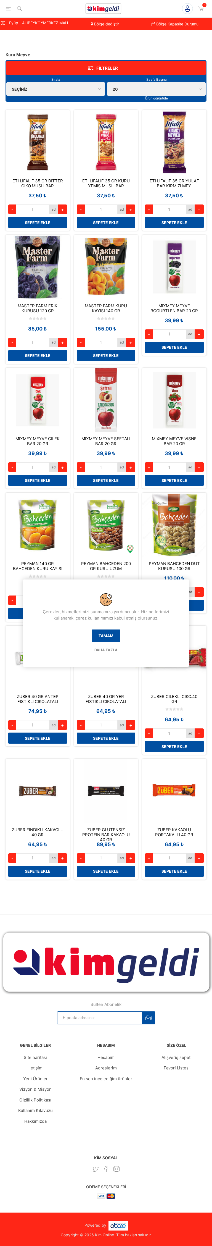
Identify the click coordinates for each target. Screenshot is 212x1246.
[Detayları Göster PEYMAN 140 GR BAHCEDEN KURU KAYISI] (38, 525)
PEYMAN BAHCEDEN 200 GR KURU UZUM (106, 566)
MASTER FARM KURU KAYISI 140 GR (106, 308)
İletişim (35, 1068)
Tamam (106, 635)
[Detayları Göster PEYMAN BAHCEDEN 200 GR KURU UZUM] (106, 525)
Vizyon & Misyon (35, 1089)
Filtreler (107, 68)
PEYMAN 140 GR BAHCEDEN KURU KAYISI (37, 566)
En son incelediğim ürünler (106, 1078)
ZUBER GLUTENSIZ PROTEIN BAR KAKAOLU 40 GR (106, 834)
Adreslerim (106, 1068)
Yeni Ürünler (35, 1078)
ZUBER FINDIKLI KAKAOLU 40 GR (37, 832)
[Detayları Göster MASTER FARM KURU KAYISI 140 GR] (106, 267)
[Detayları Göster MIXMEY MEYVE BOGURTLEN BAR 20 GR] (174, 267)
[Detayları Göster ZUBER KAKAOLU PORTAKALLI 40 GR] (174, 791)
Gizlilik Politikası (35, 1100)
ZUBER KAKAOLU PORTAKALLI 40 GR (174, 832)
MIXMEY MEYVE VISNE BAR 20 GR (174, 441)
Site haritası (35, 1057)
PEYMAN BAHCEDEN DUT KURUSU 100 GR (174, 566)
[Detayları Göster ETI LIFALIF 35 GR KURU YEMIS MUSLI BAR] (106, 142)
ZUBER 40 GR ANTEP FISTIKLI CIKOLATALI (38, 699)
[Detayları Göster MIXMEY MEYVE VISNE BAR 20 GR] (174, 400)
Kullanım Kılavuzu (35, 1110)
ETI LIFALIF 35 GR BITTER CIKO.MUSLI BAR (37, 183)
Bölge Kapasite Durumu (176, 24)
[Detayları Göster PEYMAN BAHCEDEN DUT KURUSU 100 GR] (174, 525)
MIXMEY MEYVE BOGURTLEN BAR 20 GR (174, 308)
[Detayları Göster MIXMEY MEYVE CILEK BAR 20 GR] (38, 400)
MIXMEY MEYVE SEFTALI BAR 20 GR (105, 441)
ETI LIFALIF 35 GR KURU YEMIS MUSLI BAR (106, 183)
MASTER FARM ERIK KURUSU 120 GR (37, 308)
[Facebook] (106, 1169)
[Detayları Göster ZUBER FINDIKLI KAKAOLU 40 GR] (38, 791)
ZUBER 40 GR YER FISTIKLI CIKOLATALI (106, 699)
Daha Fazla (106, 650)
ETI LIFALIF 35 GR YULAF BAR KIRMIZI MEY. (174, 183)
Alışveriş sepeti (176, 1057)
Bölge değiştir (106, 24)
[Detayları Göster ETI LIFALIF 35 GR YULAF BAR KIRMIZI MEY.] (174, 142)
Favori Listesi (177, 1068)
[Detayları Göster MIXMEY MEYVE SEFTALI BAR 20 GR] (106, 400)
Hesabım (106, 1057)
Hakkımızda (35, 1121)
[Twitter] (95, 1169)
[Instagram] (116, 1169)
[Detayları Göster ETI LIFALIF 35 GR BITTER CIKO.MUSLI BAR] (38, 142)
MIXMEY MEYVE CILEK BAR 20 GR (37, 441)
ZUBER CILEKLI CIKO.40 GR (174, 699)
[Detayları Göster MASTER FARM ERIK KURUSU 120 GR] (38, 267)
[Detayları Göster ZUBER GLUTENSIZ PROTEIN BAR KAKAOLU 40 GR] (106, 791)
